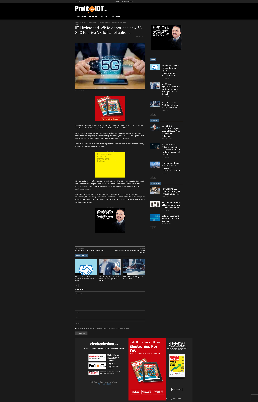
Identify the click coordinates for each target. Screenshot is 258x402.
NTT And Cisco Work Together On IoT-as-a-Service (170, 105)
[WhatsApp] (103, 40)
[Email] (113, 40)
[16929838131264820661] (110, 177)
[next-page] (79, 285)
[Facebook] (76, 1)
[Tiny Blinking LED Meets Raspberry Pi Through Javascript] (155, 190)
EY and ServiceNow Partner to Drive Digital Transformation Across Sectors (86, 278)
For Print (147, 393)
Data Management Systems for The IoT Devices (171, 218)
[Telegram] (122, 40)
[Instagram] (79, 1)
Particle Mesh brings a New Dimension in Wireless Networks (171, 205)
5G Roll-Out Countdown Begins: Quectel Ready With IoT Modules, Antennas (171, 131)
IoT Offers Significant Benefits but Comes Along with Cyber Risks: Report (109, 278)
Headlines (83, 22)
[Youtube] (110, 384)
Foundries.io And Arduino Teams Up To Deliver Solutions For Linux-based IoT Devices (171, 149)
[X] (82, 1)
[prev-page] (76, 285)
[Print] (117, 40)
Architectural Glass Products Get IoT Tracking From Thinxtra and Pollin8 (171, 167)
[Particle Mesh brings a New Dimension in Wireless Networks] (155, 204)
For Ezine (158, 393)
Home (77, 22)
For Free (135, 393)
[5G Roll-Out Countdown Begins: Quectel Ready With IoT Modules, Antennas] (155, 127)
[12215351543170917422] (110, 233)
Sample (135, 392)
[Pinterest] (99, 40)
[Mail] (103, 384)
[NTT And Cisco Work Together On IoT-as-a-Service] (134, 267)
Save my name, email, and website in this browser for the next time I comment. (104, 328)
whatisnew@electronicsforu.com (108, 382)
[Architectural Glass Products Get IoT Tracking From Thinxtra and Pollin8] (155, 165)
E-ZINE (179, 389)
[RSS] (106, 384)
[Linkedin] (108, 40)
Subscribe (146, 392)
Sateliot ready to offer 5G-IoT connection (89, 250)
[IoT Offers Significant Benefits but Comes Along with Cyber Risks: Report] (110, 267)
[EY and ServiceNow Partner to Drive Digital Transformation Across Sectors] (86, 267)
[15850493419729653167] (110, 120)
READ (177, 389)
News (77, 24)
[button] (180, 16)
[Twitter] (108, 384)
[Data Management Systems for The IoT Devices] (155, 217)
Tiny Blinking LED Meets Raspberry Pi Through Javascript (171, 191)
